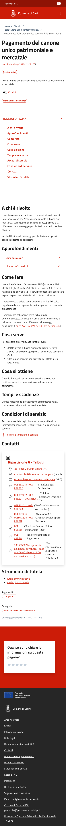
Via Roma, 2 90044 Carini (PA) (30, 468)
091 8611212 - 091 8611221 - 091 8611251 (26, 496)
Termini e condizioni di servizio (22, 434)
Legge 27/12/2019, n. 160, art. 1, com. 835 (37, 326)
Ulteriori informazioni (17, 266)
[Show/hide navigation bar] (4, 13)
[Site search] (59, 13)
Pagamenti (10, 781)
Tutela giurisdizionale (18, 582)
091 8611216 (18, 536)
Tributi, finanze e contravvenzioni (21, 30)
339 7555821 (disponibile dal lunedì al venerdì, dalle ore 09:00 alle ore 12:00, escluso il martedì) (29, 551)
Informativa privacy (14, 732)
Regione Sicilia (11, 3)
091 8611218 (18, 528)
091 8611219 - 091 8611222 (23, 486)
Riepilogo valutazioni (15, 787)
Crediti (7, 726)
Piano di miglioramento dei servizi (21, 799)
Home (7, 26)
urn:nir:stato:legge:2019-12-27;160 (18, 64)
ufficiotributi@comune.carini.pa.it (33, 474)
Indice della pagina (14, 119)
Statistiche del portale (15, 768)
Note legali (10, 738)
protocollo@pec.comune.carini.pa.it (34, 479)
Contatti (8, 750)
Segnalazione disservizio (17, 793)
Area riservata (11, 720)
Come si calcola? (14, 258)
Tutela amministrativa (18, 579)
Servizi (17, 26)
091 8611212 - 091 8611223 (23, 507)
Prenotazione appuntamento (19, 756)
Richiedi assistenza (14, 762)
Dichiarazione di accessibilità (19, 744)
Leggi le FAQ (10, 775)
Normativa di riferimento (14, 100)
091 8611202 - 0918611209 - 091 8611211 (23, 517)
